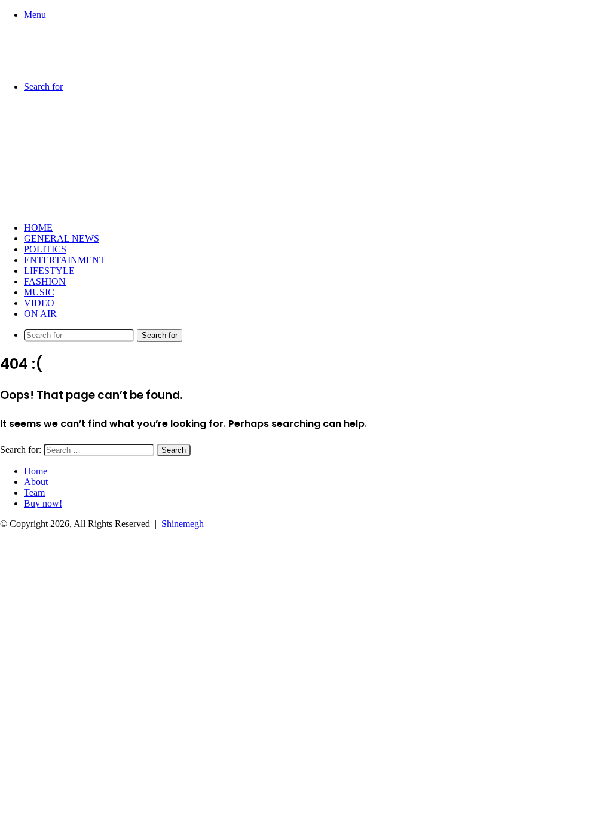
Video (39, 303)
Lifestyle (49, 271)
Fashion (45, 281)
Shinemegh (182, 524)
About (36, 482)
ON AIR (40, 314)
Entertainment (64, 260)
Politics (45, 249)
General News (61, 238)
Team (34, 492)
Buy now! (43, 503)
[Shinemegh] (60, 66)
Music (39, 292)
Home (38, 227)
